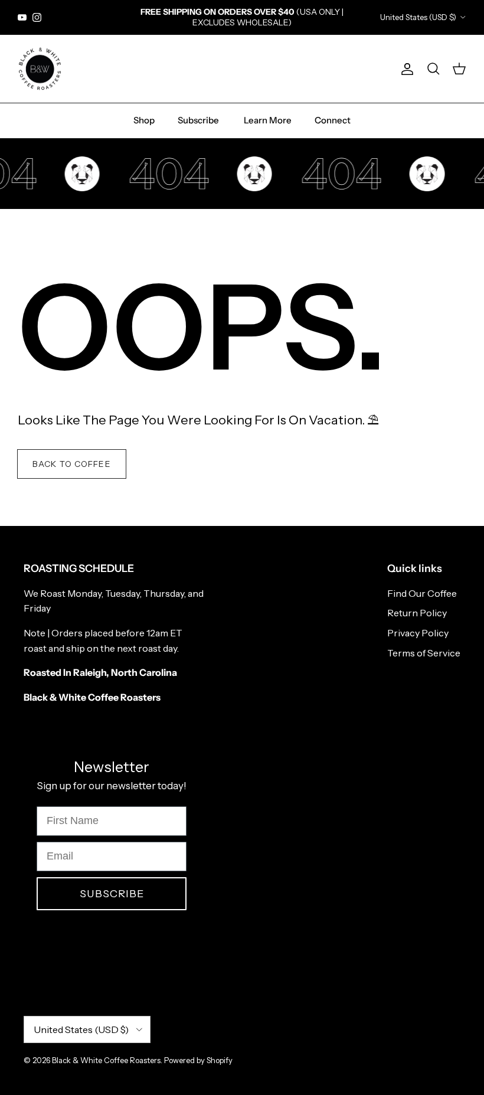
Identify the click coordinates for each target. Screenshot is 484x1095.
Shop (144, 120)
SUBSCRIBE (112, 893)
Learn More (268, 120)
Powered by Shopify (198, 1060)
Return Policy (417, 613)
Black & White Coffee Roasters (106, 1060)
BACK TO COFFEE (71, 464)
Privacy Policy (418, 633)
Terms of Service (423, 653)
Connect (333, 120)
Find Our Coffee (422, 593)
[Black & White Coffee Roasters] (40, 69)
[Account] (404, 69)
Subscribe (198, 120)
